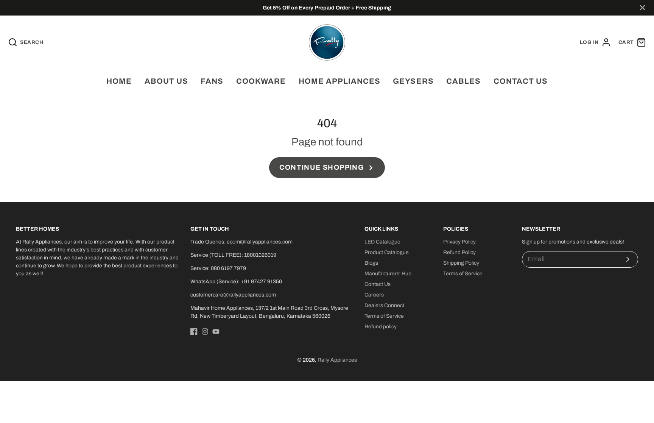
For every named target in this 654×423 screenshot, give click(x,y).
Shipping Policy (461, 263)
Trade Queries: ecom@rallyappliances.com (241, 242)
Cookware (261, 81)
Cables (463, 81)
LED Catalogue (382, 242)
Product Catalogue (386, 252)
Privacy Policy (459, 242)
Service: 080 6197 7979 (218, 268)
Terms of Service (384, 316)
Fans (212, 81)
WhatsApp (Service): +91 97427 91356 (236, 281)
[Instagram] (205, 331)
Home (119, 81)
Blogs (371, 263)
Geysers (413, 81)
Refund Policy (459, 252)
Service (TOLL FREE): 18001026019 (233, 255)
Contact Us (377, 284)
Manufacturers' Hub (387, 273)
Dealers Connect (384, 305)
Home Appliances (339, 81)
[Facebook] (194, 331)
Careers (374, 295)
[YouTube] (216, 331)
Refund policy (380, 326)
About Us (166, 81)
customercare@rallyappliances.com (233, 295)
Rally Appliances (337, 360)
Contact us (521, 81)
